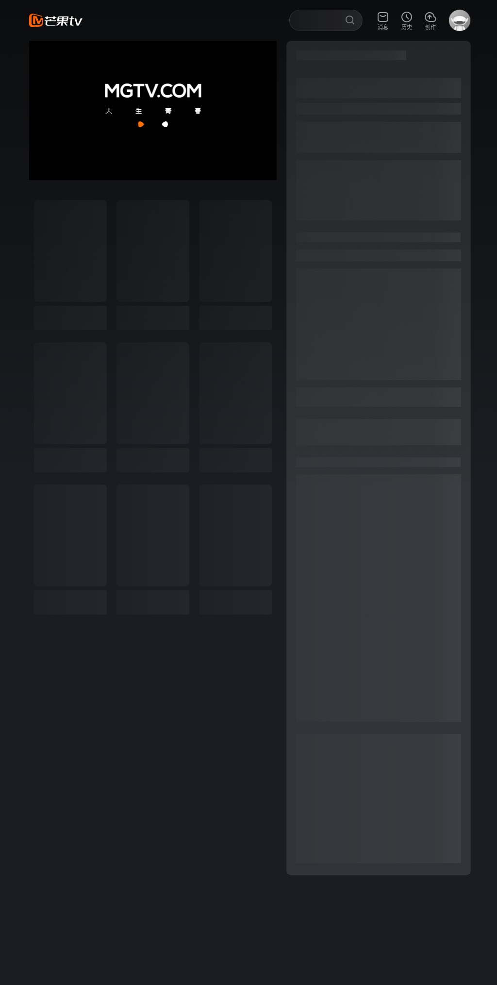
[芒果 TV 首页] (56, 20)
